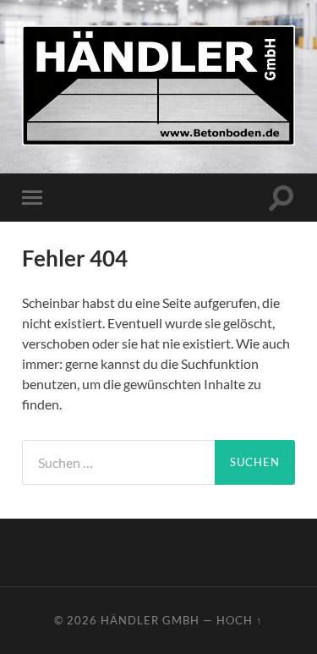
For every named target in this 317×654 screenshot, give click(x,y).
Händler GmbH (150, 620)
